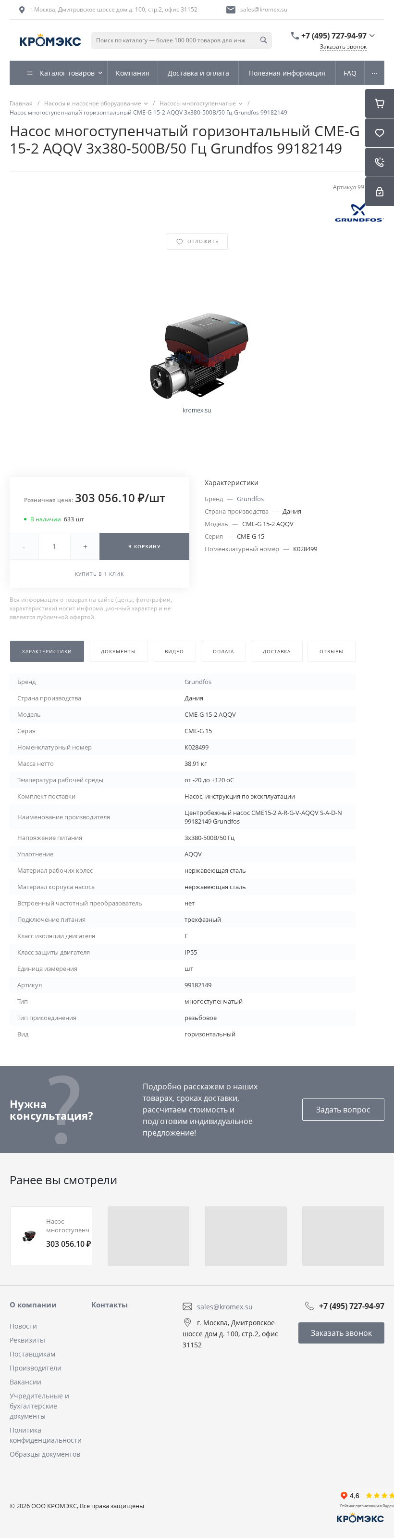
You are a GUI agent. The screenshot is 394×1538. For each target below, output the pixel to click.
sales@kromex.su (263, 9)
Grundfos (250, 498)
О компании (33, 1304)
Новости (23, 1326)
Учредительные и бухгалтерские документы (39, 1406)
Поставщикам (32, 1353)
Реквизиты (27, 1339)
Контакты (109, 1304)
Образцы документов (45, 1454)
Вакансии (25, 1381)
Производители (36, 1367)
